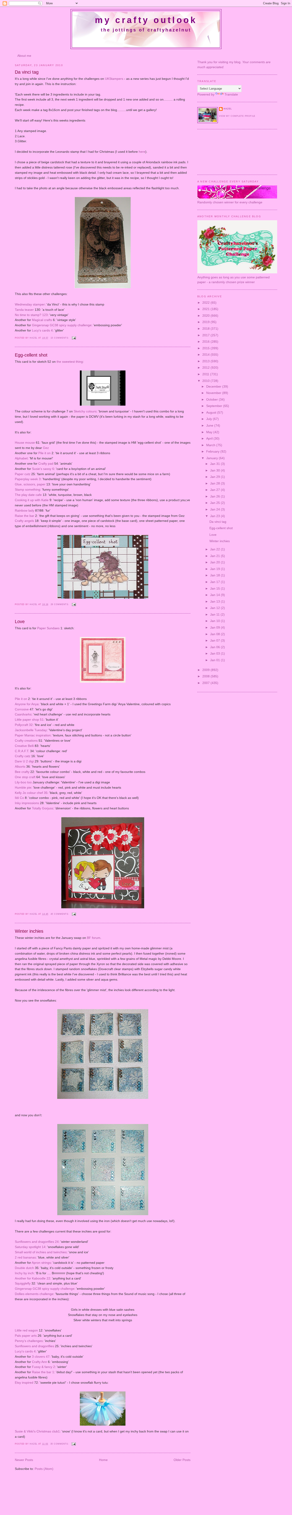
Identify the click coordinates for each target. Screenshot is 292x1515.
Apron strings (41, 1262)
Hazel (34, 338)
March (211, 445)
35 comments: (60, 1444)
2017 (206, 335)
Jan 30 (215, 470)
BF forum (93, 938)
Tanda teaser (24, 309)
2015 (206, 348)
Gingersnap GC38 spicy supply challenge (61, 325)
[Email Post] (74, 338)
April (210, 438)
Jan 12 (215, 608)
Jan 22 (215, 549)
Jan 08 (215, 634)
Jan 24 (215, 509)
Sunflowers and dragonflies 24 (37, 1241)
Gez (46, 448)
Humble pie (23, 787)
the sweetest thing (70, 361)
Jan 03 (215, 653)
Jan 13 (215, 601)
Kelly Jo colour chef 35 (31, 793)
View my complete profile (237, 116)
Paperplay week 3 (28, 479)
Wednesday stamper (30, 304)
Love (20, 621)
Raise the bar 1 (43, 1372)
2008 (206, 676)
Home (103, 1460)
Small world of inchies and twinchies (41, 1252)
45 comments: (60, 914)
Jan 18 (215, 575)
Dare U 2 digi (25, 761)
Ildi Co (19, 798)
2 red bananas (25, 1257)
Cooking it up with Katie (32, 500)
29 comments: (60, 604)
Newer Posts (24, 1460)
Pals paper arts (26, 1335)
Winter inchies (29, 931)
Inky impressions (27, 803)
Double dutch (24, 1268)
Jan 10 (215, 621)
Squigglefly (23, 1283)
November (214, 393)
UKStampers (114, 78)
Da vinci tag (27, 72)
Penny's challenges (29, 1341)
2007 (206, 683)
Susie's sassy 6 (43, 469)
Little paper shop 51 (29, 719)
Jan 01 (215, 660)
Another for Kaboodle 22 (32, 1278)
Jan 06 (215, 647)
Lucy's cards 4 (42, 330)
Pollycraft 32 (24, 725)
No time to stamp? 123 (31, 315)
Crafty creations (26, 740)
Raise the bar (24, 516)
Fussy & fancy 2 (43, 1367)
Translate (231, 94)
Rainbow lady (24, 510)
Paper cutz (22, 474)
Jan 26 (215, 496)
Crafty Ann (39, 1362)
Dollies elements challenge (34, 1294)
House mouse (25, 442)
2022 (206, 302)
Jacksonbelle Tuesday (31, 730)
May (209, 432)
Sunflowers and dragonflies (34, 1346)
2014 (206, 354)
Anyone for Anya (27, 704)
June (210, 425)
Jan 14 (215, 595)
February (213, 451)
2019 (206, 322)
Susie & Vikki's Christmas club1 (37, 1431)
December (214, 386)
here (142, 151)
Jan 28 (215, 483)
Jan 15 (215, 588)
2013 (206, 361)
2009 (206, 670)
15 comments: (60, 338)
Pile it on (44, 453)
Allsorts (20, 766)
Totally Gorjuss (42, 808)
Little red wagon (27, 1330)
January (212, 458)
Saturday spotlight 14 (30, 1247)
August (211, 412)
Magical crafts (42, 320)
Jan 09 (215, 627)
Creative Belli (24, 746)
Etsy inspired (24, 1382)
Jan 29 (215, 477)
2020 (206, 315)
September (214, 406)
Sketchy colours (85, 411)
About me (24, 55)
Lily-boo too (23, 782)
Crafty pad (45, 463)
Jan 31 (215, 464)
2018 (206, 328)
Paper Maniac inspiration (33, 735)
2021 (206, 309)
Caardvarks (23, 714)
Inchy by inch (24, 1273)
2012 (206, 367)
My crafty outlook (146, 20)
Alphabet (21, 458)
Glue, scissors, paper (30, 484)
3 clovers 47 (41, 1356)
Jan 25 (215, 503)
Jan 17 (215, 582)
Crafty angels (24, 521)
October (212, 399)
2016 (206, 341)
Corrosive (22, 709)
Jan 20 (215, 562)
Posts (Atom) (44, 1469)
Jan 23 (215, 516)
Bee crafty (22, 772)
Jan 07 (215, 640)
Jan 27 (215, 490)
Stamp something (27, 489)
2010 (206, 381)
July (209, 419)
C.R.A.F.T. (22, 751)
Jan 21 (215, 556)
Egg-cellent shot (31, 354)
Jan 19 (215, 569)
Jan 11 (215, 614)
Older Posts (182, 1460)
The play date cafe (28, 495)
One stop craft (25, 777)
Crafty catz (22, 756)
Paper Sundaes (48, 628)
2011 (206, 374)
